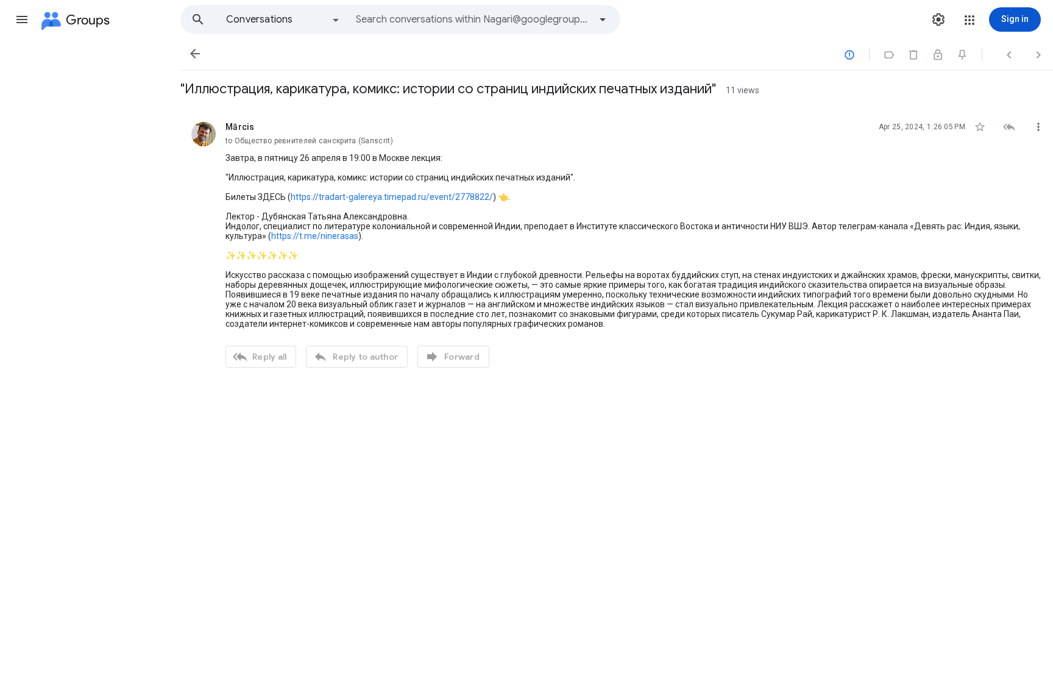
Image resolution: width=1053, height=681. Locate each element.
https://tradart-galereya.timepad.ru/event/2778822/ (392, 197)
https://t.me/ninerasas (314, 236)
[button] (22, 19)
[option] (283, 19)
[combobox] (472, 19)
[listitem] (616, 243)
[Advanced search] (603, 19)
